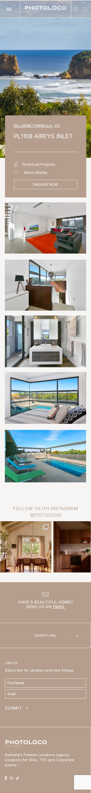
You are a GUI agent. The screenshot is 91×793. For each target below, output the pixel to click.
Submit (17, 708)
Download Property (38, 164)
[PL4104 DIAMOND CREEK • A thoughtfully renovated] (25, 546)
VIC (57, 126)
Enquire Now (45, 184)
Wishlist (84, 10)
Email (59, 606)
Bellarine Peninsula (33, 126)
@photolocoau (45, 514)
